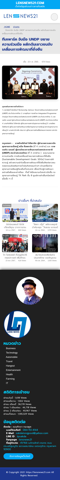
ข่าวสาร (16, 26)
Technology (11, 352)
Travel (8, 361)
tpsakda (21, 436)
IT (6, 383)
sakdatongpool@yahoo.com (32, 433)
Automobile (11, 357)
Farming (10, 378)
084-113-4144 (30, 430)
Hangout (10, 365)
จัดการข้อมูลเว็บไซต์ (19, 456)
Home (7, 26)
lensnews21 (25, 439)
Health (9, 374)
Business (10, 348)
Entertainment (13, 370)
